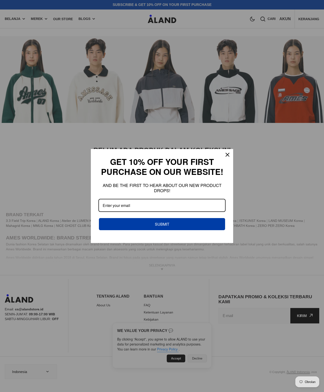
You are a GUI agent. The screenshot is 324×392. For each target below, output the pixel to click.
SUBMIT (162, 224)
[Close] (227, 154)
